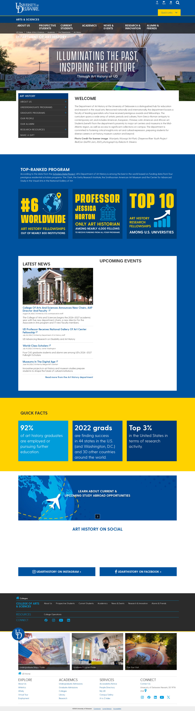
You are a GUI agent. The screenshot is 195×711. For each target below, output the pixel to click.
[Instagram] (142, 698)
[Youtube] (162, 698)
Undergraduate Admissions (71, 683)
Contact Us (145, 683)
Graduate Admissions (68, 687)
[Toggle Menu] (66, 101)
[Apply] (164, 3)
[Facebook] (149, 698)
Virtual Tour (23, 694)
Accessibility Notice (108, 683)
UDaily (21, 691)
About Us (23, 25)
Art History (77, 32)
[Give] (171, 3)
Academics (89, 25)
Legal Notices (106, 708)
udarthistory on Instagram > (58, 571)
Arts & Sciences (27, 19)
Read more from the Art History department (69, 377)
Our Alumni (27, 124)
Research (63, 698)
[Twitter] (168, 698)
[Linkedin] (155, 698)
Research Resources (32, 129)
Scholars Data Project (64, 173)
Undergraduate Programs (36, 107)
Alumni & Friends (153, 27)
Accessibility (117, 708)
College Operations (52, 614)
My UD (102, 691)
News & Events (108, 27)
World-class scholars (35, 345)
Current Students (67, 27)
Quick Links (166, 12)
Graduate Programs (32, 112)
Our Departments (64, 32)
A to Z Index (105, 698)
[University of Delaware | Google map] (146, 691)
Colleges (63, 691)
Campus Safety (106, 694)
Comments (97, 708)
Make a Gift (27, 135)
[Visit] (157, 3)
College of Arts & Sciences (35, 32)
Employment (23, 698)
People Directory (107, 687)
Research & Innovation (133, 27)
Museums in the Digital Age (39, 361)
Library (62, 694)
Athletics (22, 687)
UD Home (19, 32)
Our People (27, 118)
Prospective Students (47, 27)
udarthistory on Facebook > (139, 571)
